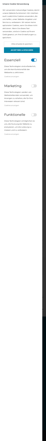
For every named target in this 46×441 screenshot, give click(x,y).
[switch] (34, 60)
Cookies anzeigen (11, 76)
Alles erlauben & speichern (21, 44)
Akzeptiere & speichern (22, 50)
